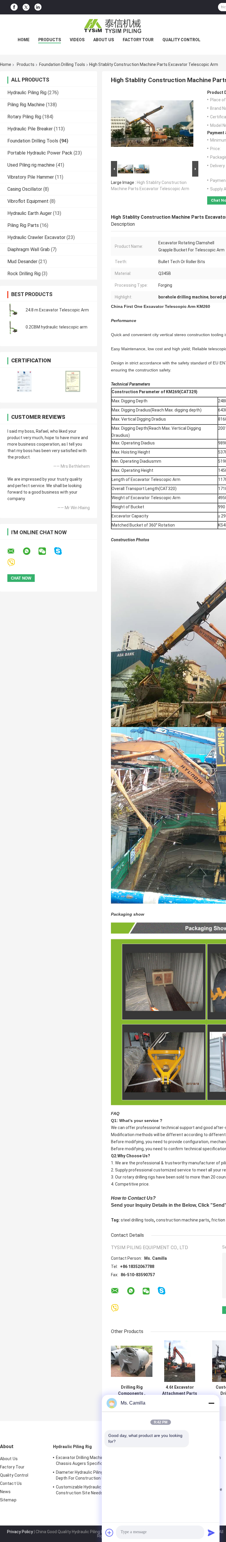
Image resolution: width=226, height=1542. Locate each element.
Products (49, 39)
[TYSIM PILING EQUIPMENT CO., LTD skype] (61, 551)
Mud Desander (22, 261)
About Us (103, 39)
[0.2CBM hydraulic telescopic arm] (13, 327)
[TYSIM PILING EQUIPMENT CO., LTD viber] (14, 562)
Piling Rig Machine (26, 104)
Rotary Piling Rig (24, 116)
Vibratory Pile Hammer (30, 177)
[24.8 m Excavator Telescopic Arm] (13, 310)
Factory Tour (138, 39)
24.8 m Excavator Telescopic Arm (57, 310)
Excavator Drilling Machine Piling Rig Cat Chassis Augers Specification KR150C (94, 1460)
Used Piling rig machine (31, 165)
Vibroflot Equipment (28, 201)
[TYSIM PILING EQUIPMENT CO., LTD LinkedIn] (38, 7)
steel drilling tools (137, 1220)
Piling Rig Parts (23, 225)
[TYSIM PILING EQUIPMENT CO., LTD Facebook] (14, 7)
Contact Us (11, 1483)
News (5, 1491)
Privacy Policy (20, 1531)
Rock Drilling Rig (24, 273)
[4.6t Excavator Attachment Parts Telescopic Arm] (179, 1361)
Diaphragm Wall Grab (28, 249)
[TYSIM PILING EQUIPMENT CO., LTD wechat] (46, 551)
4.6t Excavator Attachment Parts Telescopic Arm (179, 1390)
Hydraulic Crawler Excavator (36, 237)
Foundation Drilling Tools (62, 64)
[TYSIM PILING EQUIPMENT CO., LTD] (113, 26)
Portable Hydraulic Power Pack (39, 153)
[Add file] (109, 1532)
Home (23, 39)
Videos (77, 39)
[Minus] (211, 1403)
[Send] (211, 1532)
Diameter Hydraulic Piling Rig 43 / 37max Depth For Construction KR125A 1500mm (95, 1475)
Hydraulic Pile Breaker (30, 129)
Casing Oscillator (24, 189)
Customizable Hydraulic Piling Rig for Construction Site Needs (91, 1490)
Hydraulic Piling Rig (26, 92)
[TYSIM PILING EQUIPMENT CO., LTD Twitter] (26, 7)
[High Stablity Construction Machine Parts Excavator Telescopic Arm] (152, 125)
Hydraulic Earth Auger (29, 213)
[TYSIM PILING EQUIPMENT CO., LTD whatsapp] (30, 551)
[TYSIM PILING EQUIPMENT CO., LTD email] (14, 551)
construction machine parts (182, 1220)
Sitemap (8, 1500)
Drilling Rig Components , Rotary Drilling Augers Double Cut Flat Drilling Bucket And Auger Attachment (131, 1390)
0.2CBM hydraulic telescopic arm (56, 327)
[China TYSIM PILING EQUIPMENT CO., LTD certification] (24, 381)
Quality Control (181, 39)
